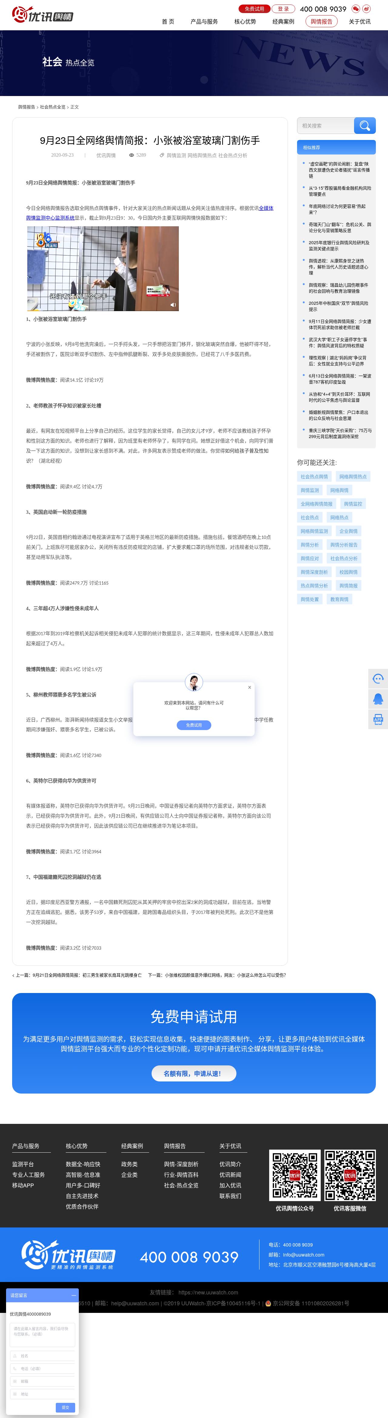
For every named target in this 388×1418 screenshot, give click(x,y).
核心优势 (245, 21)
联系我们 (230, 1196)
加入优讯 (230, 1185)
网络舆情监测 (314, 531)
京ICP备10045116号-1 (233, 1303)
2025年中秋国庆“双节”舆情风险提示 (338, 306)
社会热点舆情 (314, 476)
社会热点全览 (52, 107)
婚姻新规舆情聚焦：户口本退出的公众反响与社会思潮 (338, 415)
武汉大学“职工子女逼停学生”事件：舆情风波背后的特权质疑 (338, 342)
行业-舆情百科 (181, 1174)
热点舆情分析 (314, 585)
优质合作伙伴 (82, 1206)
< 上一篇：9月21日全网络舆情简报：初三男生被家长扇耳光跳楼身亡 (77, 975)
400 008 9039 (323, 9)
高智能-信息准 (83, 1174)
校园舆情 (349, 572)
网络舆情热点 (202, 155)
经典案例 (283, 21)
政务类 (129, 1164)
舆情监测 (176, 155)
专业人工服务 (28, 1174)
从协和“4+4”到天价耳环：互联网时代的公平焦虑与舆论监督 (339, 397)
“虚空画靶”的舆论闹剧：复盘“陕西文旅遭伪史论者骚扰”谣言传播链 (339, 170)
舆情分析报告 (344, 544)
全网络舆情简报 (317, 503)
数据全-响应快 (83, 1164)
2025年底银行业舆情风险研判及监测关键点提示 (339, 245)
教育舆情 (339, 599)
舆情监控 (353, 503)
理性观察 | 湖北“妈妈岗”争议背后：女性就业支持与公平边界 (337, 360)
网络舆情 (339, 490)
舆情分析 (310, 544)
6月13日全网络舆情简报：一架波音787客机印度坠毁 (340, 379)
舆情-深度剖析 (181, 1164)
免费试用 (254, 8)
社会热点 (310, 517)
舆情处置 (310, 599)
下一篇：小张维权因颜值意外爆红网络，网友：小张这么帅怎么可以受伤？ (218, 975)
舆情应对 (310, 558)
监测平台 (23, 1164)
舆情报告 (322, 21)
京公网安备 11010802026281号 (310, 1303)
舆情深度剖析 (314, 572)
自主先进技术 (82, 1196)
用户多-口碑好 (83, 1185)
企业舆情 (349, 531)
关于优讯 (360, 21)
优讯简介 (230, 1164)
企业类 (129, 1174)
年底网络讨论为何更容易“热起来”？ (337, 209)
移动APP (23, 1185)
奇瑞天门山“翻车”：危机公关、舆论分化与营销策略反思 (340, 227)
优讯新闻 (230, 1174)
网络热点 (339, 517)
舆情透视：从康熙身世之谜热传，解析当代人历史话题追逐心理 (338, 266)
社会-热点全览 (181, 1185)
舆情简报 (349, 585)
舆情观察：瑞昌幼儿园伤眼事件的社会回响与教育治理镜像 (338, 288)
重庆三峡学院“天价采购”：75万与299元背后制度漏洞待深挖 (340, 433)
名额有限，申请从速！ (194, 1073)
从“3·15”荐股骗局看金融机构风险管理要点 (340, 191)
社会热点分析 (232, 155)
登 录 (283, 8)
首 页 (168, 21)
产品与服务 (204, 21)
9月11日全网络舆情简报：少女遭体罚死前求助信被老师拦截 (340, 324)
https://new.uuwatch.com (208, 1292)
